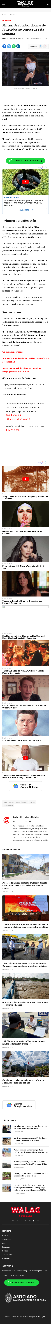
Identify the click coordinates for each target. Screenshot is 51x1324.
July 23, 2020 (12, 430)
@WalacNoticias (14, 415)
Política (5, 1251)
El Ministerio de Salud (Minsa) (15, 802)
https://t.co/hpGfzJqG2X (18, 418)
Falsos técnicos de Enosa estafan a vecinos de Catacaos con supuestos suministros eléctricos (24, 964)
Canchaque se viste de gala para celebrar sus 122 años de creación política (23, 1081)
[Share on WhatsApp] (14, 46)
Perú (4, 1243)
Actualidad (6, 20)
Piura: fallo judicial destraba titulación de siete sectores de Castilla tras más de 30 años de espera (24, 885)
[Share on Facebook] (4, 46)
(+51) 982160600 (17, 1276)
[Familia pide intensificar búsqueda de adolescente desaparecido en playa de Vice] (6, 1152)
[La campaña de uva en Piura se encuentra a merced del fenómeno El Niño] (6, 1176)
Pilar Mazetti (8, 806)
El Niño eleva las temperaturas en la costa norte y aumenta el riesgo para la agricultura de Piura (25, 925)
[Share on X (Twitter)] (9, 46)
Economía (6, 1247)
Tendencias (7, 1255)
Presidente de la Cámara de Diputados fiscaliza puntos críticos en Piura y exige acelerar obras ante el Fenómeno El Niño (30, 1187)
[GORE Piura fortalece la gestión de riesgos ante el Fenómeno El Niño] (25, 986)
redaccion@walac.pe (20, 1271)
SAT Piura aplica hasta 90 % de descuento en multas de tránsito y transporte (23, 1042)
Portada (5, 1236)
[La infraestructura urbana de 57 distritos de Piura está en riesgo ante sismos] (6, 1141)
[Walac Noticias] (25, 4)
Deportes (6, 1258)
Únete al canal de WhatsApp (28, 160)
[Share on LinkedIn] (18, 46)
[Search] (47, 3)
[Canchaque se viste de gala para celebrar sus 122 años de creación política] (25, 1064)
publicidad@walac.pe (38, 1271)
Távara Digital (40, 1317)
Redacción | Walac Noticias (11, 38)
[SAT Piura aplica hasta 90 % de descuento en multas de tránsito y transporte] (25, 1025)
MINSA (32, 802)
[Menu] (3, 3)
